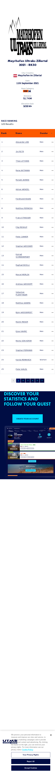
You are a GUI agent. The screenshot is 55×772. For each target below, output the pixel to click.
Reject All (31, 761)
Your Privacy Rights (31, 755)
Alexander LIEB (22, 142)
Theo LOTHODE (22, 161)
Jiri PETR (20, 151)
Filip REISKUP (21, 227)
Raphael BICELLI (23, 265)
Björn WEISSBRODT (24, 312)
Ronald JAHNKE (22, 180)
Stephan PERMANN (24, 350)
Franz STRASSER (23, 218)
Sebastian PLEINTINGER (21, 293)
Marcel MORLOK (22, 274)
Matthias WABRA (23, 303)
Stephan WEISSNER (24, 246)
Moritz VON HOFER (24, 341)
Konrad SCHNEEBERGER (23, 255)
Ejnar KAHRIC (21, 331)
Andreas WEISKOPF (24, 284)
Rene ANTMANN (23, 170)
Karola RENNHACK (23, 360)
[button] (13, 381)
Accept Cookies (30, 768)
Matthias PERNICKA (24, 208)
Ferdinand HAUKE (23, 199)
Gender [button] (44, 133)
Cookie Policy (27, 750)
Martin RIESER (22, 322)
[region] (27, 751)
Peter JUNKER (22, 237)
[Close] (51, 735)
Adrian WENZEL (22, 189)
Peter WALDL (21, 369)
